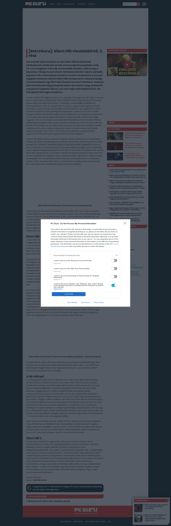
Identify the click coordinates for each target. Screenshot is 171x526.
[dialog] (85, 263)
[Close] (126, 224)
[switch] (114, 260)
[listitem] (85, 255)
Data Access (85, 302)
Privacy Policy (99, 302)
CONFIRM (68, 294)
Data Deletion (72, 302)
